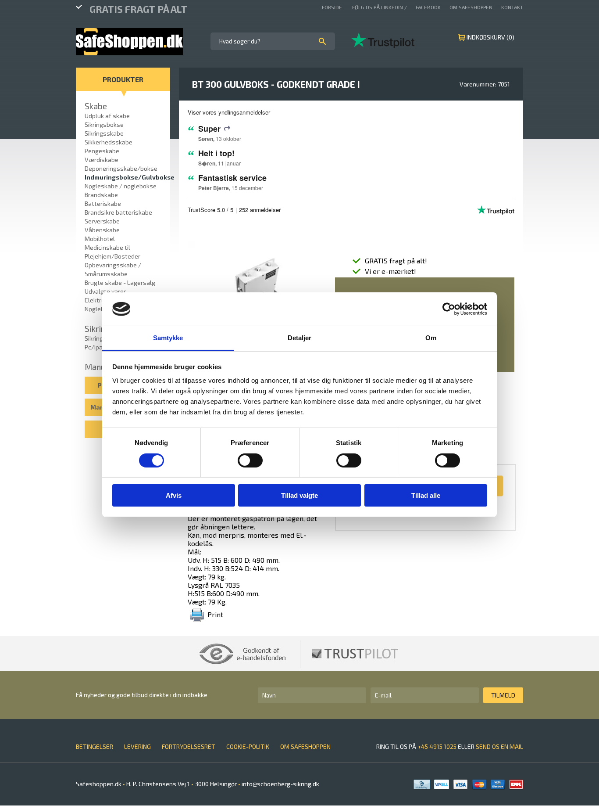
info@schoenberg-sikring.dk (279, 783)
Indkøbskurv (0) (490, 37)
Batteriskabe (103, 203)
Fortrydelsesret (188, 746)
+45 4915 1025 (436, 746)
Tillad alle (425, 495)
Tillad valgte (299, 495)
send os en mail (499, 746)
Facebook (428, 7)
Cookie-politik (247, 746)
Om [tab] (430, 338)
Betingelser (94, 746)
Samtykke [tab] (168, 338)
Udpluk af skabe (107, 115)
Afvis (174, 495)
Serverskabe (102, 221)
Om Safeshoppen (470, 7)
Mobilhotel (100, 238)
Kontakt (512, 7)
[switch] (250, 460)
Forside (332, 7)
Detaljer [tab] (300, 338)
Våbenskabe (102, 230)
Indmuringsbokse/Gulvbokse (130, 177)
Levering (137, 746)
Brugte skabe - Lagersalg (120, 282)
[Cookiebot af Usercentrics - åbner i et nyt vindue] (448, 309)
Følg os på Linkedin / (379, 7)
